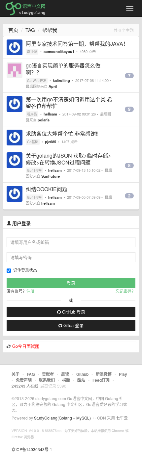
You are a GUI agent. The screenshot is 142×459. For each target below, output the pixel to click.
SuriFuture (50, 176)
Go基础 (32, 142)
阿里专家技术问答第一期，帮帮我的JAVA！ (77, 43)
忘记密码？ (125, 291)
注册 (30, 291)
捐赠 (66, 380)
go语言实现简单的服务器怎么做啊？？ (63, 69)
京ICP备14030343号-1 (32, 449)
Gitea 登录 (73, 325)
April (53, 86)
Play (123, 374)
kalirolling (61, 80)
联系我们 (47, 380)
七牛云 (122, 418)
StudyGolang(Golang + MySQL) (62, 418)
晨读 (65, 374)
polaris (44, 119)
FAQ (31, 374)
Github (82, 374)
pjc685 (50, 141)
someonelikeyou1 (59, 51)
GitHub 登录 (73, 312)
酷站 (81, 380)
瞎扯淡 (32, 51)
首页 (13, 29)
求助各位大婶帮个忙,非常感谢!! (62, 133)
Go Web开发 (36, 80)
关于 (15, 374)
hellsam (50, 113)
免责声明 (24, 380)
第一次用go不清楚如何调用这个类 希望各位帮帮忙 (69, 102)
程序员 (32, 114)
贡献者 (48, 374)
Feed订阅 (101, 380)
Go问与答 (34, 170)
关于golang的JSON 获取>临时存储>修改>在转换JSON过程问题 (68, 159)
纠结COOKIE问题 (46, 189)
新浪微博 (104, 374)
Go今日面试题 (25, 346)
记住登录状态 (25, 270)
